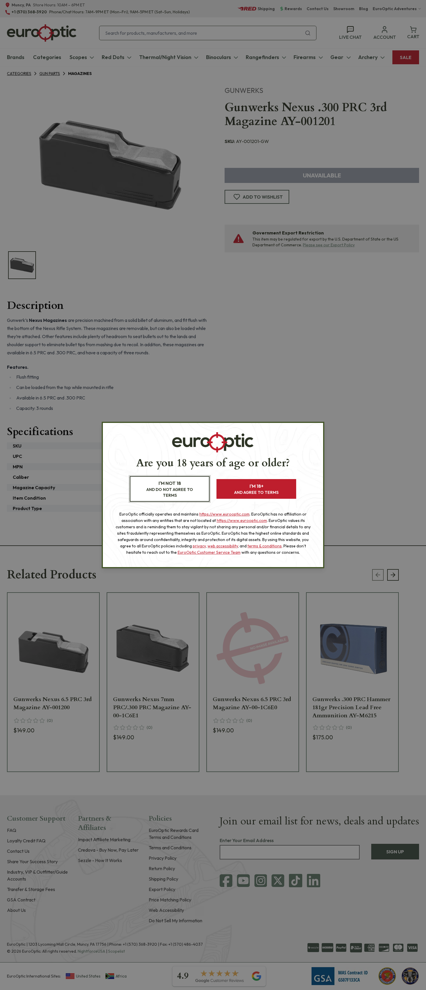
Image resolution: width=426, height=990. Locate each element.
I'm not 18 (169, 489)
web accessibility (222, 546)
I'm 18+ (256, 489)
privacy (199, 546)
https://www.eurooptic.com (224, 514)
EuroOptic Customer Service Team (209, 552)
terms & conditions (264, 546)
